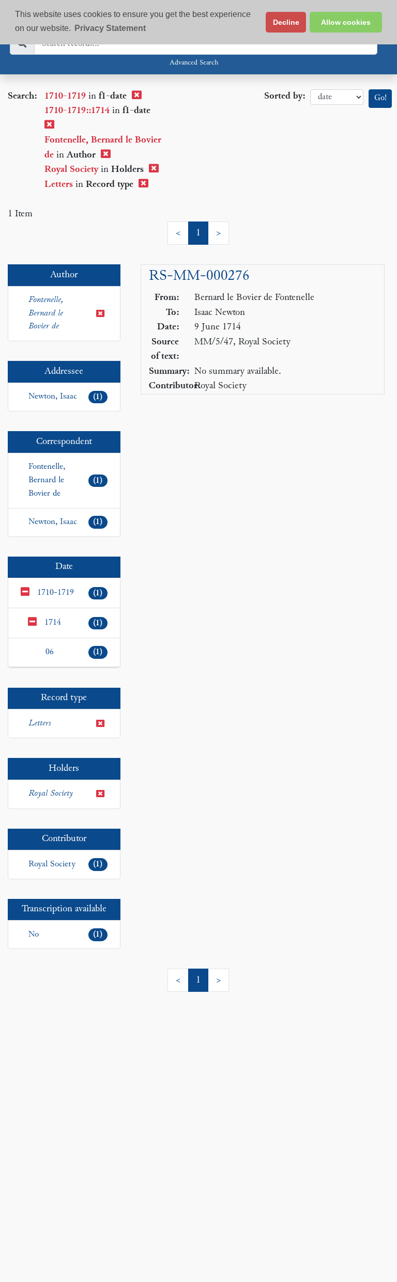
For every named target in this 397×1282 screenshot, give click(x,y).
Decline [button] (286, 22)
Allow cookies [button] (346, 22)
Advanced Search (194, 63)
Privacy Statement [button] (110, 28)
